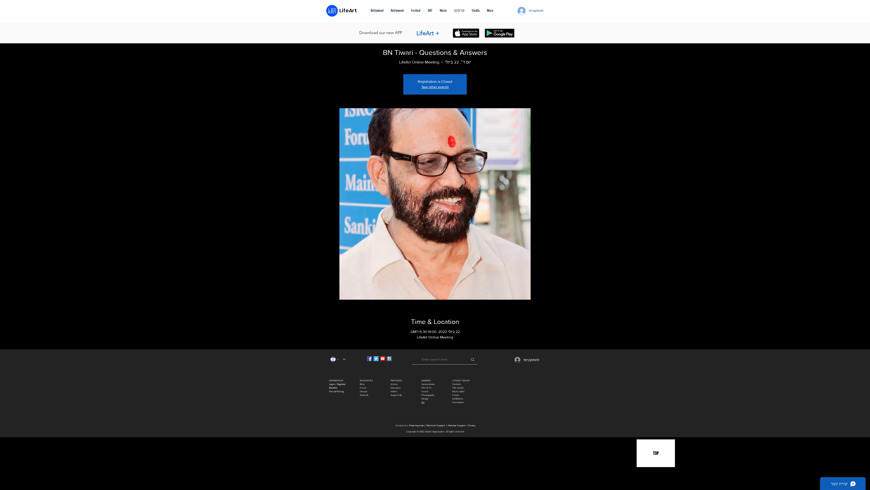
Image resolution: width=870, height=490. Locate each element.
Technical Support (435, 425)
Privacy (472, 425)
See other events (435, 87)
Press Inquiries (416, 425)
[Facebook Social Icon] (369, 358)
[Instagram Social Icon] (389, 358)
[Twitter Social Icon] (376, 358)
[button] (459, 10)
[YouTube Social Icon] (382, 358)
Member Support (457, 425)
